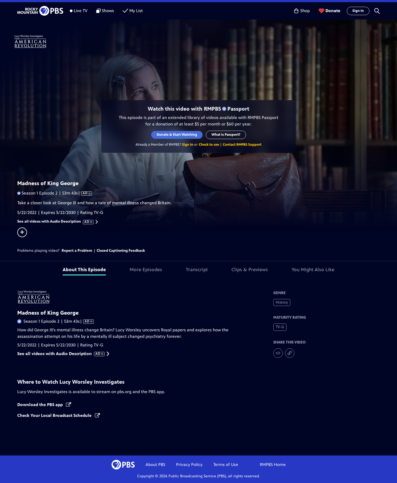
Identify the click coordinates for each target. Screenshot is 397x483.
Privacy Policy (189, 464)
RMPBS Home (273, 464)
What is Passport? (225, 134)
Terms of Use (225, 464)
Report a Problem (77, 250)
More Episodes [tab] (146, 270)
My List (136, 10)
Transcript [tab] (197, 270)
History (282, 302)
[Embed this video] (278, 353)
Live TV (81, 10)
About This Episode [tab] (84, 270)
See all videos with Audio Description (53, 221)
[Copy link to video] (289, 353)
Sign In (358, 11)
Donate (332, 10)
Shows (108, 10)
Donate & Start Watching (177, 134)
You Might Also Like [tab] (313, 270)
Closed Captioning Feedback (121, 250)
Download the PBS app (40, 404)
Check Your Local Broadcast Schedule (55, 415)
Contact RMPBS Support (242, 144)
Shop (305, 10)
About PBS (155, 464)
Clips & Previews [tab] (249, 270)
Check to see (209, 144)
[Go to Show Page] (205, 41)
